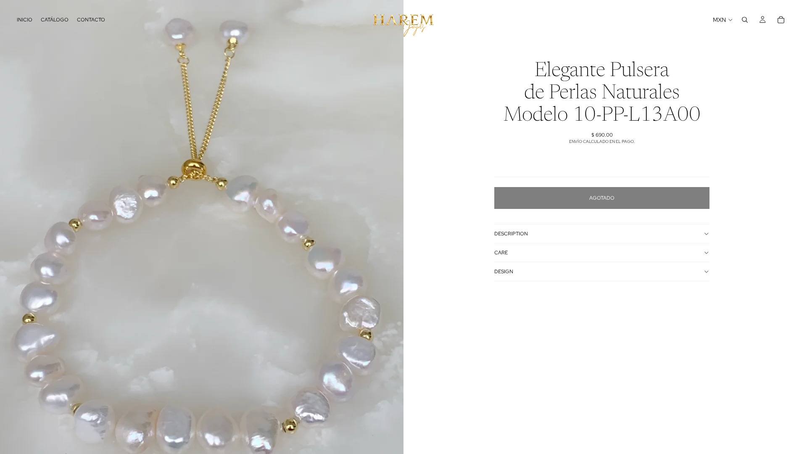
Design (503, 271)
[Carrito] (781, 20)
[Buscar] (745, 20)
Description (511, 233)
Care (501, 252)
